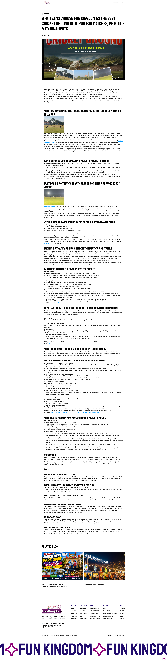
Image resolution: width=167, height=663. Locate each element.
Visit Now (50, 344)
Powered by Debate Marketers (116, 635)
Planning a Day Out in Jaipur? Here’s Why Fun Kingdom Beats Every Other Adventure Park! (78, 412)
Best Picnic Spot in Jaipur (58, 303)
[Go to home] (46, 3)
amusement (48, 243)
